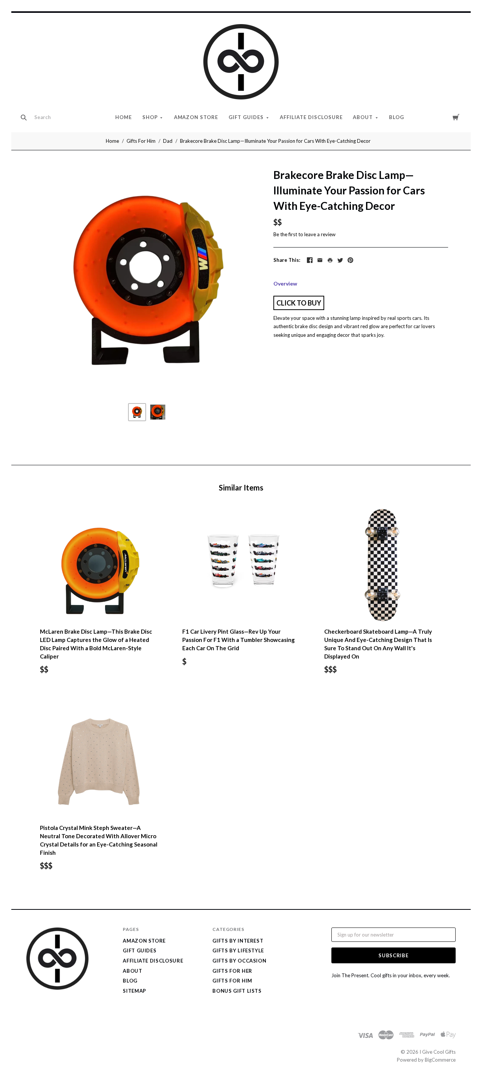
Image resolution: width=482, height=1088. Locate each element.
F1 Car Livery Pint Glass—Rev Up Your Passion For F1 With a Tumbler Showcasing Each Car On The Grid (238, 639)
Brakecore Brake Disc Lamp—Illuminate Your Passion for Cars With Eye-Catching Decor (275, 141)
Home (123, 117)
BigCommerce (440, 1060)
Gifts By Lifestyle (238, 950)
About (363, 117)
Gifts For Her (232, 971)
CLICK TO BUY (298, 303)
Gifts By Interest (237, 941)
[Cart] (456, 117)
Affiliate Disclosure (311, 117)
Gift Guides (246, 117)
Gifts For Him (141, 141)
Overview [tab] (285, 283)
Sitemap (134, 991)
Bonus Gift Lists (236, 991)
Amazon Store (196, 117)
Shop (150, 117)
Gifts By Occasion (239, 961)
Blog (396, 117)
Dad (167, 141)
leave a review (320, 234)
